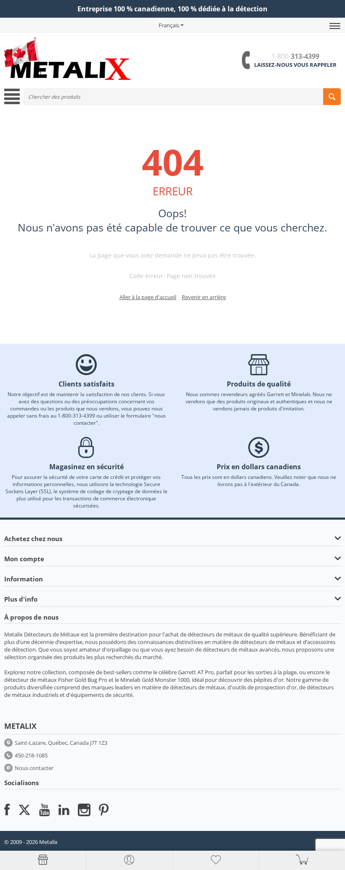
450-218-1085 (31, 755)
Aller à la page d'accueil (147, 297)
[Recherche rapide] (332, 96)
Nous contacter (34, 768)
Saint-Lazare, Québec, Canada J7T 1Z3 (61, 742)
